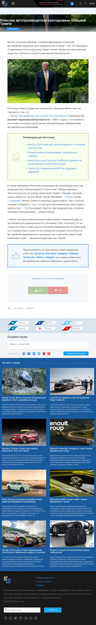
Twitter (39, 257)
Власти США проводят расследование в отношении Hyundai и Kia (56, 146)
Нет (60, 290)
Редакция (40, 585)
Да (40, 290)
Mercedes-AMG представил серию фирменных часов (68, 500)
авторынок (18, 308)
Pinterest (73, 254)
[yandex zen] (30, 618)
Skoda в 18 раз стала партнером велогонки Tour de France (19, 450)
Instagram (62, 254)
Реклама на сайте (43, 582)
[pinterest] (20, 618)
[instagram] (10, 618)
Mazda (69, 197)
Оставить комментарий (76, 353)
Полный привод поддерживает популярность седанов (53, 154)
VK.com (24, 353)
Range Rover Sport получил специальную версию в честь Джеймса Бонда (24, 399)
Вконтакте (50, 254)
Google (48, 353)
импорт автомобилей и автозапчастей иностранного (39, 116)
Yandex (44, 353)
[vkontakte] (36, 618)
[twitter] (16, 618)
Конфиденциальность (45, 578)
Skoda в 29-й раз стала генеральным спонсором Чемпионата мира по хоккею (23, 551)
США (27, 208)
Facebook (39, 254)
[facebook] (6, 618)
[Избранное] (85, 3)
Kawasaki (15, 201)
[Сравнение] (80, 3)
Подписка (52, 610)
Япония (30, 308)
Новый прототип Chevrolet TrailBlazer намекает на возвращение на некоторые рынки (55, 162)
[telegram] (26, 618)
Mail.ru (34, 353)
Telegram (49, 257)
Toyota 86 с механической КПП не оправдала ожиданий (52, 170)
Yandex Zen (29, 257)
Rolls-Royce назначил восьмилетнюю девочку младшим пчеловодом (22, 500)
